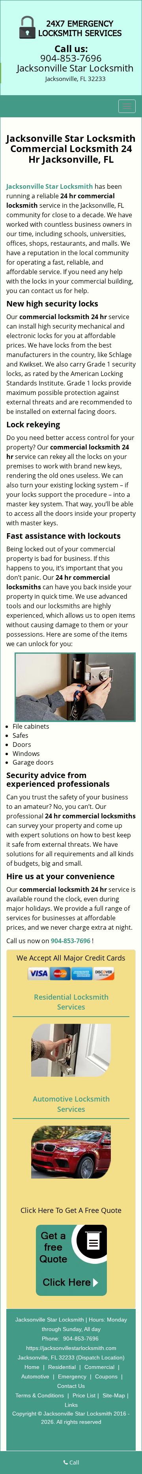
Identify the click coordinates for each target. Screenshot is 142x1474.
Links (71, 1405)
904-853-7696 (71, 57)
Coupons (106, 1376)
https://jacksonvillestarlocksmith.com (71, 1348)
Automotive (35, 1376)
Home (31, 1367)
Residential (62, 1367)
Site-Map (114, 1395)
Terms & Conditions (39, 1395)
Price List (84, 1395)
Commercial (99, 1367)
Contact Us (71, 1386)
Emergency (72, 1376)
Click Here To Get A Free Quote (71, 1210)
